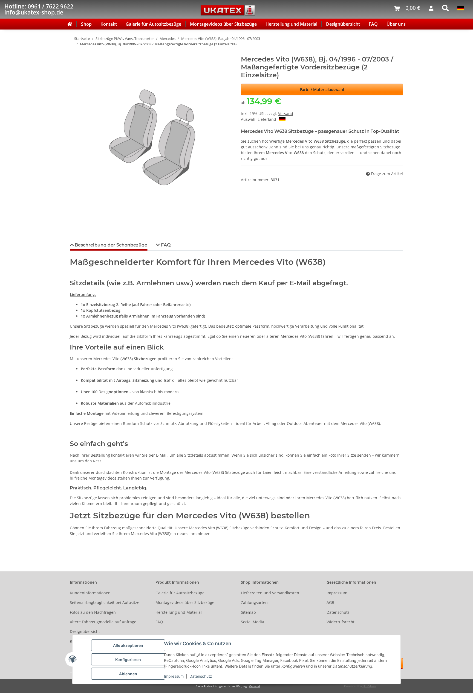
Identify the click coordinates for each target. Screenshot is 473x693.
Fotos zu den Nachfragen (93, 612)
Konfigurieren (128, 659)
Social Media (252, 621)
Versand (285, 113)
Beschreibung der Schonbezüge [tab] (110, 245)
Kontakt (108, 24)
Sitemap (248, 612)
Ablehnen (128, 673)
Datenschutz (200, 676)
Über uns (396, 24)
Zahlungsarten (254, 602)
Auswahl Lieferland (259, 119)
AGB (330, 602)
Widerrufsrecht (340, 621)
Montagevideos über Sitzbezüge (223, 24)
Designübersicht (343, 24)
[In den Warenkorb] (74, 52)
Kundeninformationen (90, 592)
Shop (86, 24)
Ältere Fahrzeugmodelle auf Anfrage (103, 621)
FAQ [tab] (165, 245)
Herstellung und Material (291, 24)
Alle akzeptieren (128, 645)
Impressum (174, 676)
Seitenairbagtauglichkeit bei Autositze (104, 602)
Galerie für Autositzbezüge (153, 24)
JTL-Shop (369, 686)
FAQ (373, 24)
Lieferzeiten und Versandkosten (270, 592)
